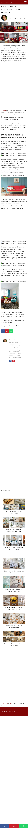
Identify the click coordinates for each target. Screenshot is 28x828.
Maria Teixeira (11, 17)
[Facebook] (3, 331)
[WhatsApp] (11, 331)
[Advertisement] (12, 85)
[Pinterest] (7, 331)
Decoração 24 (6, 2)
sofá (4, 111)
